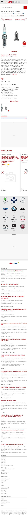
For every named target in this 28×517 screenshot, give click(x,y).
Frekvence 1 (3, 503)
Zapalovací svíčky (5, 16)
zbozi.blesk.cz (3, 464)
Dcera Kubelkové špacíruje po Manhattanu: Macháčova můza (12, 286)
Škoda (5, 203)
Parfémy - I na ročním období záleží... (8, 314)
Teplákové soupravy (4, 488)
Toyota (22, 221)
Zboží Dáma (3, 462)
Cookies (7, 514)
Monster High (3, 480)
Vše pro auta (11, 11)
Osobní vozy (3, 460)
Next (25, 172)
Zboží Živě (3, 459)
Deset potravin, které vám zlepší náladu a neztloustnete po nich (13, 421)
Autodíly (18, 11)
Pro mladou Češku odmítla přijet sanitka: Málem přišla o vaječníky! (13, 278)
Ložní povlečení (4, 491)
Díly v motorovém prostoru (7, 13)
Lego (2, 483)
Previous (2, 172)
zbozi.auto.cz (4, 11)
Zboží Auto (3, 470)
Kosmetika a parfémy (5, 487)
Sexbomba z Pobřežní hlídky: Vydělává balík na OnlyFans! (12, 300)
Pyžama (2, 485)
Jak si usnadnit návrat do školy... (7, 313)
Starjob (2, 498)
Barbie (2, 482)
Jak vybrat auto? (4, 473)
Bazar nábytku (3, 493)
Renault (14, 221)
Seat (14, 230)
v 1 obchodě (4, 190)
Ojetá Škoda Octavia (5, 472)
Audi (23, 212)
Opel (5, 221)
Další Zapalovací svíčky (6, 154)
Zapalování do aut (19, 13)
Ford (5, 212)
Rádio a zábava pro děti (5, 502)
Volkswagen (14, 203)
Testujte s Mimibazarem (5, 479)
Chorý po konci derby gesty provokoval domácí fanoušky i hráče (13, 452)
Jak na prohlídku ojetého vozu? (7, 465)
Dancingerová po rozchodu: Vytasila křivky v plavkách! (11, 303)
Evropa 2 (2, 505)
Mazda (5, 230)
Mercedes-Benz (22, 203)
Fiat (22, 230)
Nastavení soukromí (13, 514)
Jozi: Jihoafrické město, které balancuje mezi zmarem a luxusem (13, 389)
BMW (14, 212)
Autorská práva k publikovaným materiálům (9, 512)
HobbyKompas (3, 467)
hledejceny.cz (3, 457)
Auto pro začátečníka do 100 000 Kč (8, 468)
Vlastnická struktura (21, 514)
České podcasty (4, 500)
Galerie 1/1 (14, 51)
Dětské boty (3, 490)
